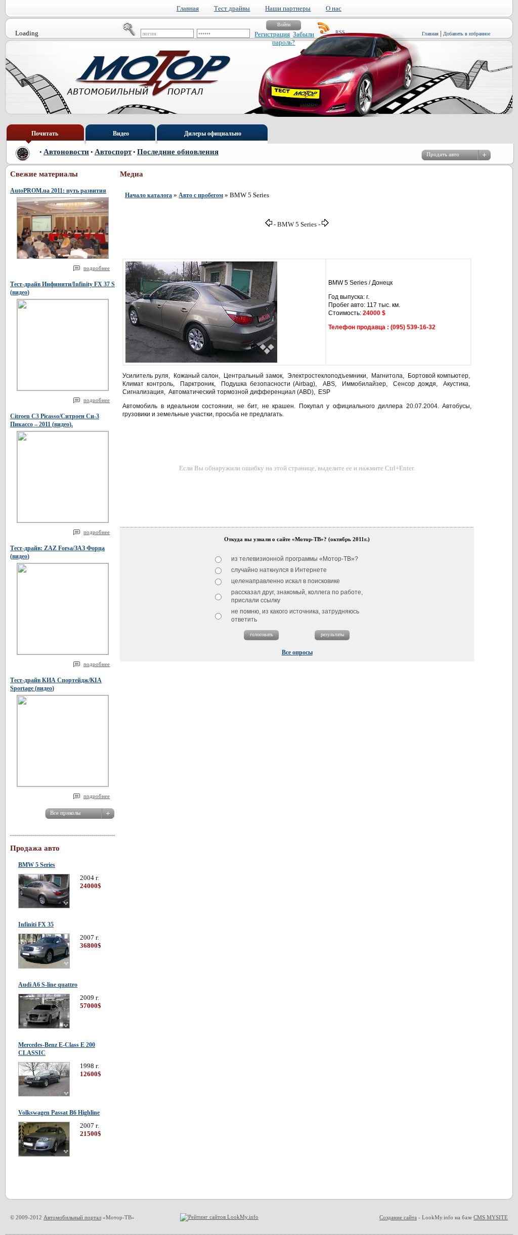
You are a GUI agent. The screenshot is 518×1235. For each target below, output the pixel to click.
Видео (121, 133)
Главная (430, 33)
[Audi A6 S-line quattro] (44, 1026)
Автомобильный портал (72, 1217)
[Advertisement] (297, 495)
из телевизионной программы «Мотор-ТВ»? (294, 558)
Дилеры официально (212, 133)
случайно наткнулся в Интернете (279, 570)
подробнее (96, 268)
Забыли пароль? (293, 38)
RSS (340, 32)
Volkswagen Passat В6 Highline (59, 1112)
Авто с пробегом (201, 195)
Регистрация (272, 34)
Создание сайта (398, 1217)
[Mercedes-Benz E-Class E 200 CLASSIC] (44, 1094)
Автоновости (66, 152)
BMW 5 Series (36, 864)
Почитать (44, 133)
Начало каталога (148, 195)
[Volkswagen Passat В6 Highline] (44, 1154)
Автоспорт (113, 152)
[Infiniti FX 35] (44, 966)
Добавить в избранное (466, 33)
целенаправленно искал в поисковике (285, 581)
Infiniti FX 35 (36, 924)
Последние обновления (178, 152)
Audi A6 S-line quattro (47, 984)
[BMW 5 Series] (44, 906)
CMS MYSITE (490, 1217)
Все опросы (297, 652)
